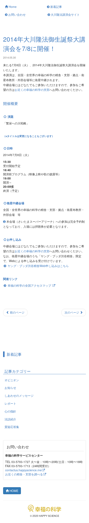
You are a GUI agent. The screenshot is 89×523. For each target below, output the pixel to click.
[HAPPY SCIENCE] (44, 508)
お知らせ (10, 388)
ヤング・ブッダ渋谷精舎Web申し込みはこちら (38, 266)
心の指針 (10, 411)
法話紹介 (10, 419)
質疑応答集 (12, 427)
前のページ (16, 312)
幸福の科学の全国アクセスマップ (29, 285)
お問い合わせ (16, 14)
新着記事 (55, 7)
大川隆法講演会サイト (65, 14)
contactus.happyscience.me (23, 470)
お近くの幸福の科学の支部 (32, 90)
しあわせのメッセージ (19, 395)
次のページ (72, 312)
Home (12, 7)
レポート (10, 403)
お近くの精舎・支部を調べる (24, 474)
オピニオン (12, 380)
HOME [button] (13, 491)
